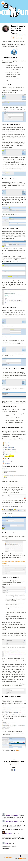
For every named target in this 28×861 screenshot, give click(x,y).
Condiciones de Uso (8, 857)
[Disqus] (14, 792)
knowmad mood (22, 858)
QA (12, 37)
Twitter (17, 750)
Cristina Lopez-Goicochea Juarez (14, 761)
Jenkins (15, 37)
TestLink (19, 37)
